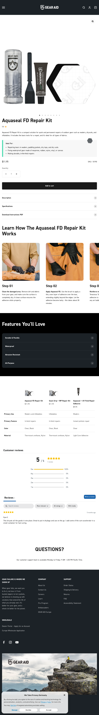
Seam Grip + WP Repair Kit (59, 401)
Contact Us (42, 590)
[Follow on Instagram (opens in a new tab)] (10, 642)
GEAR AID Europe (44, 612)
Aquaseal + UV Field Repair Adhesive (84, 402)
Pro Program (43, 603)
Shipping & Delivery (71, 590)
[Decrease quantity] (6, 174)
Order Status (68, 585)
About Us (41, 585)
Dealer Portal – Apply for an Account (16, 626)
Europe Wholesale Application (13, 631)
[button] (49, 469)
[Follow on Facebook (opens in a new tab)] (4, 642)
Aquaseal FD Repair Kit (34, 401)
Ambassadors (43, 608)
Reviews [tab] (9, 497)
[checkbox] (72, 506)
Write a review (90, 497)
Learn (40, 599)
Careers (41, 594)
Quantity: (5, 168)
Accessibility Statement (72, 603)
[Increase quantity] (16, 174)
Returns (67, 594)
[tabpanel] (49, 520)
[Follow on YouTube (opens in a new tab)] (17, 642)
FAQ (65, 599)
